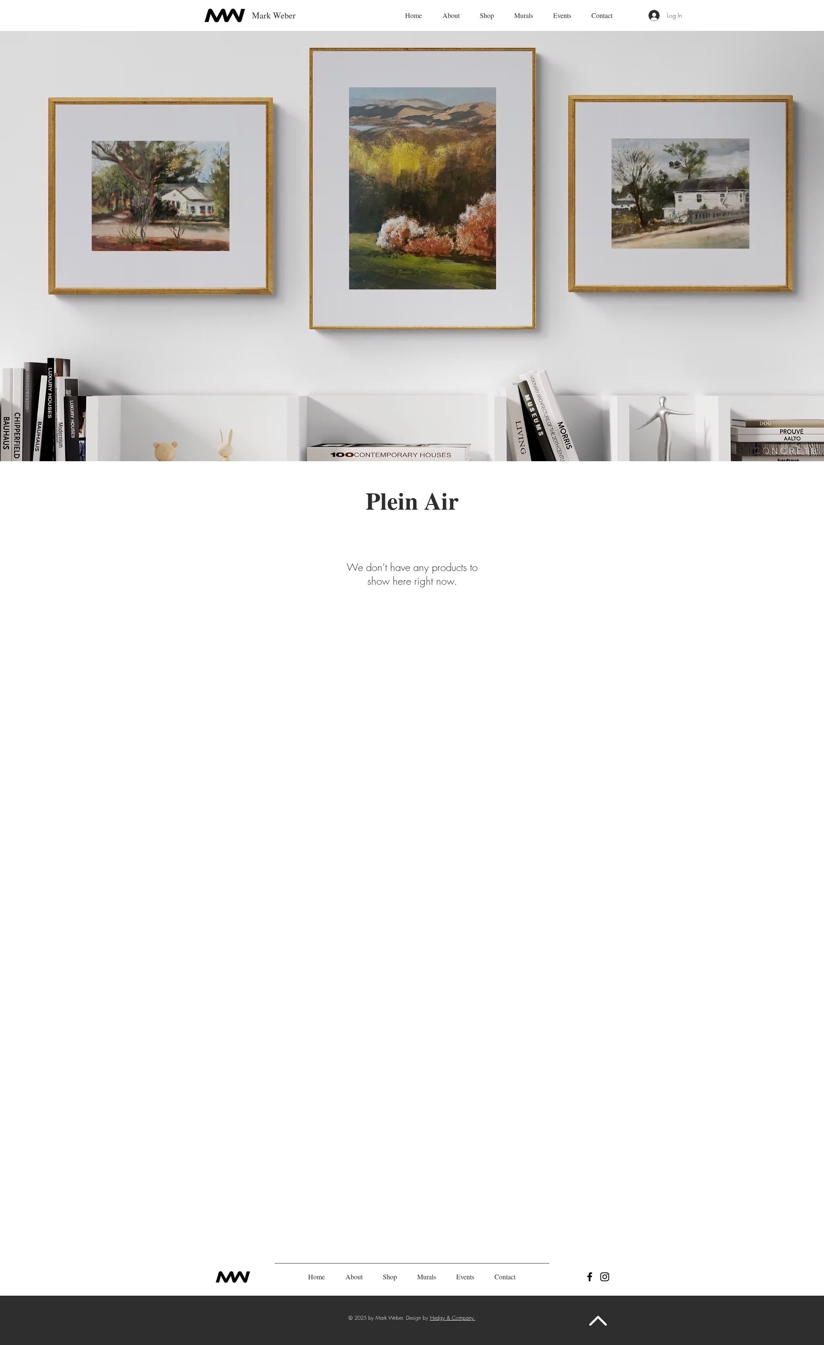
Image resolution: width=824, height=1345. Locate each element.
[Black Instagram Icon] (605, 1277)
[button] (451, 15)
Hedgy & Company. (453, 1317)
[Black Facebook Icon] (590, 1277)
